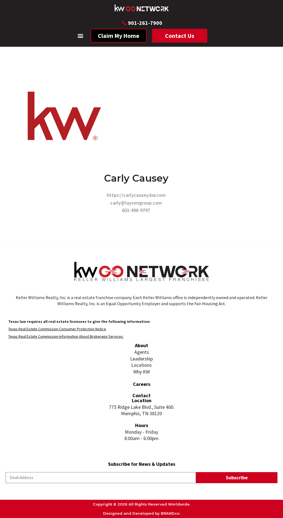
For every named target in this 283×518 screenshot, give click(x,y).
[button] (80, 35)
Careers (141, 384)
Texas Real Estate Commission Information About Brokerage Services (66, 336)
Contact (141, 395)
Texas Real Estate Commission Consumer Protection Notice (57, 328)
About (141, 345)
